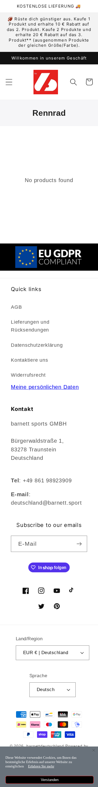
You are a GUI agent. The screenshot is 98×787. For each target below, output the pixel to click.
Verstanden (50, 780)
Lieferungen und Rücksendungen (30, 326)
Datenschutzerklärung (37, 345)
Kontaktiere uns (29, 360)
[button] (9, 82)
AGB (16, 307)
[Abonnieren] (79, 544)
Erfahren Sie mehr (41, 766)
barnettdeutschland (45, 746)
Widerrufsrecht (28, 375)
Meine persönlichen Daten (45, 387)
